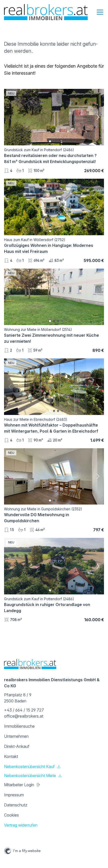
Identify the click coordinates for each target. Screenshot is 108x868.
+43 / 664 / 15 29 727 (24, 710)
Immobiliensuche (19, 726)
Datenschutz (15, 804)
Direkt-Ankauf (16, 746)
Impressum (14, 794)
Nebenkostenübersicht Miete (30, 775)
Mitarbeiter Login (19, 784)
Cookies (11, 815)
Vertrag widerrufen (20, 825)
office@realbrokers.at (23, 716)
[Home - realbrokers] (46, 12)
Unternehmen (16, 736)
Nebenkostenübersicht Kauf (29, 766)
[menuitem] (54, 726)
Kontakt (11, 756)
